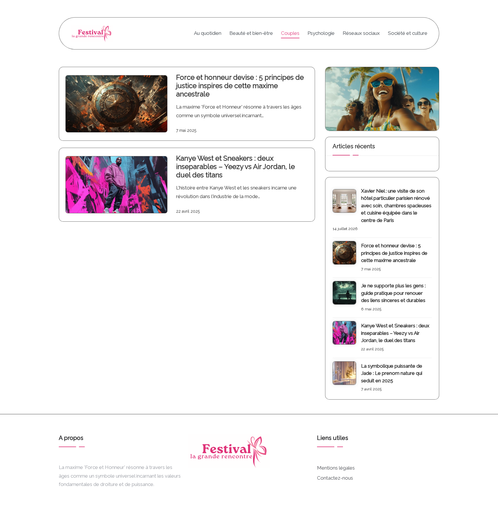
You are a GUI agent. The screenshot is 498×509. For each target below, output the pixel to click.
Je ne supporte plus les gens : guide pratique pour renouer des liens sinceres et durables (393, 293)
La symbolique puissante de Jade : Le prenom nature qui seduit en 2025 (391, 373)
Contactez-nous (335, 478)
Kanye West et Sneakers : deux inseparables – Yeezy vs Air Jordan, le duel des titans (235, 166)
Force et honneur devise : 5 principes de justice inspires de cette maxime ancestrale (240, 85)
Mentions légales (336, 468)
